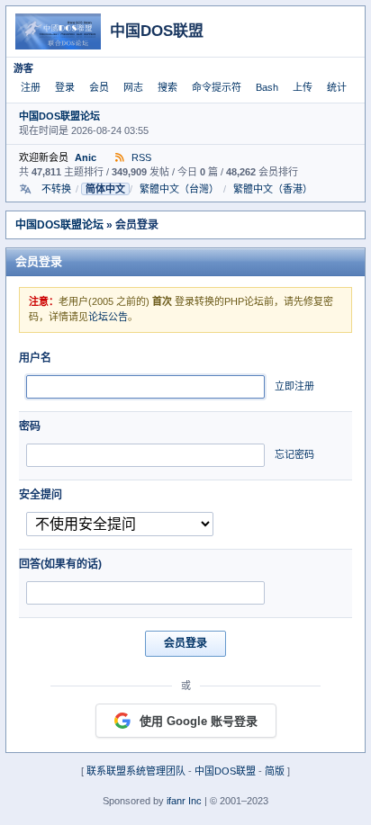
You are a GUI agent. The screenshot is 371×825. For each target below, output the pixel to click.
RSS (140, 157)
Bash (267, 87)
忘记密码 (294, 454)
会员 (99, 87)
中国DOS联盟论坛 (59, 116)
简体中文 (105, 189)
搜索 (167, 87)
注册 (31, 87)
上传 (302, 87)
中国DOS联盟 (225, 771)
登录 (65, 87)
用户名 (35, 358)
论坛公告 (108, 316)
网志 (133, 87)
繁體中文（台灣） (179, 189)
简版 (275, 771)
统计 (337, 87)
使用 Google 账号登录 (199, 721)
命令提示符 (216, 87)
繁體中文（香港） (272, 189)
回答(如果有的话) (60, 564)
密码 (30, 426)
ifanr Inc (184, 800)
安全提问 (40, 495)
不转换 (56, 189)
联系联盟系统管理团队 (136, 771)
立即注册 (294, 386)
